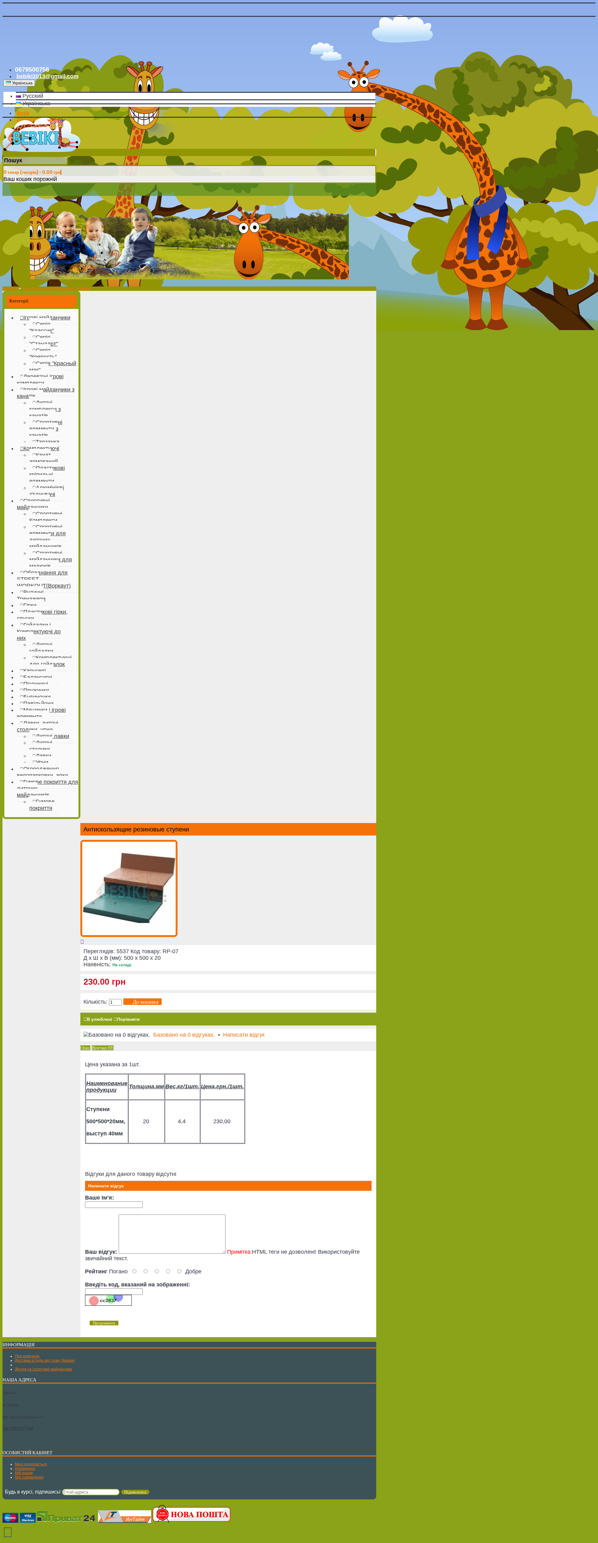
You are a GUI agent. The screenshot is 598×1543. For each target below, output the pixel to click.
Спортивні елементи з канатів (45, 428)
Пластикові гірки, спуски (42, 615)
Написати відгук (244, 1035)
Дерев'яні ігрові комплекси (40, 379)
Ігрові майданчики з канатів (45, 392)
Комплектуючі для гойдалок (50, 661)
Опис (85, 1047)
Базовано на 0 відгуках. (184, 1035)
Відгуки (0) (103, 1047)
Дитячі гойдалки (41, 647)
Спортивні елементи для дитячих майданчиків (47, 537)
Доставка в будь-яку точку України (44, 1360)
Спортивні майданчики (33, 504)
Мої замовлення (29, 1477)
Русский (32, 96)
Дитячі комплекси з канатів (45, 409)
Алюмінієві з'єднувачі (46, 491)
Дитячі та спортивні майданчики (43, 1369)
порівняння (25, 1468)
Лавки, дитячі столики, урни (37, 726)
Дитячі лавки (52, 736)
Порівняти (128, 1019)
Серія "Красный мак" (52, 366)
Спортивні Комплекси (45, 517)
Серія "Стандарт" (43, 340)
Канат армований (43, 458)
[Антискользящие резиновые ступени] (129, 935)
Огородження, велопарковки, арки (42, 772)
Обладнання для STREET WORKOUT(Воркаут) (44, 579)
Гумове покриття (42, 804)
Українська (35, 103)
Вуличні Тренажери (31, 595)
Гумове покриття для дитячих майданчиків (47, 788)
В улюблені (99, 1019)
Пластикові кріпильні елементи (47, 474)
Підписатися (135, 1492)
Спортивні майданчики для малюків (50, 559)
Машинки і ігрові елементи (41, 713)
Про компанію (27, 1356)
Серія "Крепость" (43, 353)
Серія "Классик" (41, 327)
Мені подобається (31, 1464)
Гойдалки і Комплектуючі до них (39, 631)
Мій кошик (24, 1473)
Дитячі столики (40, 746)
